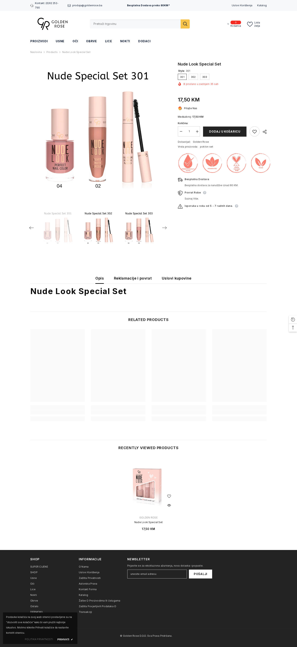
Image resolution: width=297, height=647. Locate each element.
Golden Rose (201, 142)
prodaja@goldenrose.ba (87, 5)
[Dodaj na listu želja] (255, 132)
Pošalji (200, 574)
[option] (98, 129)
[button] (31, 228)
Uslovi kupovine (176, 278)
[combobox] (135, 23)
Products (52, 52)
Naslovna (36, 52)
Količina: (183, 123)
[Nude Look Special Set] (148, 484)
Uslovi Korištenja (242, 5)
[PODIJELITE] (263, 132)
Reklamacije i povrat (133, 278)
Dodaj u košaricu (224, 131)
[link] (57, 412)
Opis (99, 278)
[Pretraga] (140, 23)
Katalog (262, 5)
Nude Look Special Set (148, 522)
